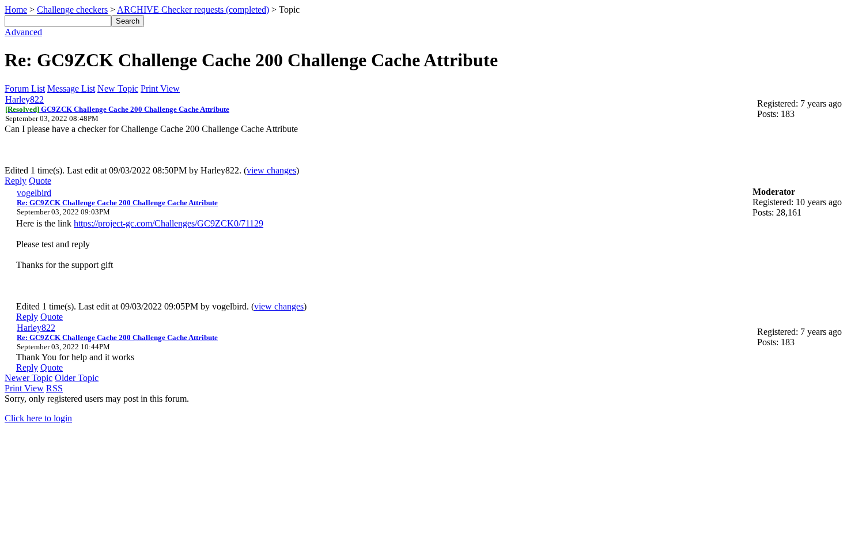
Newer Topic (28, 378)
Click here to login (38, 418)
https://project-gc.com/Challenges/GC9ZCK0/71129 (168, 223)
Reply (16, 181)
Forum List (25, 88)
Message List (71, 88)
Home (16, 9)
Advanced (23, 32)
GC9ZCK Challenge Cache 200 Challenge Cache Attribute (117, 109)
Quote (40, 181)
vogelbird (34, 193)
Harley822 (24, 99)
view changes (271, 170)
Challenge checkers (72, 9)
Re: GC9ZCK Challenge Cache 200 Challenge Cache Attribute (117, 202)
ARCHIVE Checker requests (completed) (193, 9)
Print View (160, 88)
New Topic (117, 88)
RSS (54, 388)
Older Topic (77, 378)
